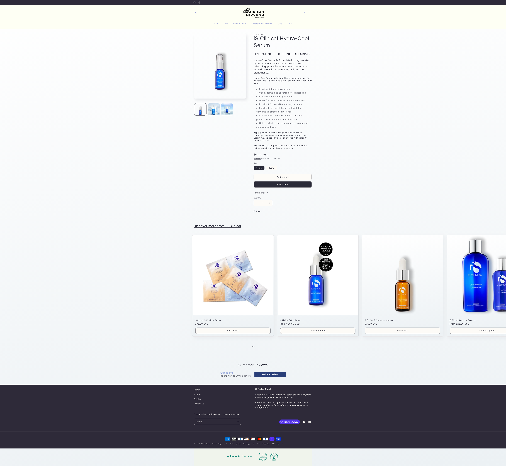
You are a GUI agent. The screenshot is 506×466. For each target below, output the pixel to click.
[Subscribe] (238, 422)
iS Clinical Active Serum (290, 320)
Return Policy (261, 192)
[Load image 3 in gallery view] (227, 109)
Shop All (197, 394)
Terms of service (263, 444)
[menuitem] (217, 23)
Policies (197, 399)
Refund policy (235, 444)
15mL (259, 168)
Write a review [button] (270, 374)
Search (197, 390)
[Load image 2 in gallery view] (214, 109)
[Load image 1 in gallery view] (200, 109)
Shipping (257, 158)
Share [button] (259, 211)
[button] (197, 13)
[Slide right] (259, 347)
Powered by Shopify (220, 444)
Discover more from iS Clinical (217, 226)
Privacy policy (248, 444)
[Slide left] (247, 347)
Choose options (318, 330)
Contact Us (199, 404)
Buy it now (282, 184)
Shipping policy (278, 444)
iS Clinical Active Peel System (208, 320)
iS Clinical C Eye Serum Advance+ (380, 320)
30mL (271, 168)
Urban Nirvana (206, 444)
